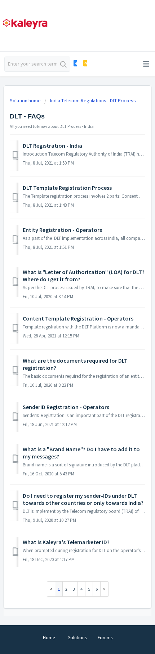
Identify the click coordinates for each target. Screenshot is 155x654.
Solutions (77, 638)
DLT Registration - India (52, 145)
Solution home (26, 100)
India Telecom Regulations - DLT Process (93, 100)
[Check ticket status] (85, 63)
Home (49, 638)
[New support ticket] (75, 63)
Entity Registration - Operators (62, 229)
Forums (105, 638)
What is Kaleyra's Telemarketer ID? (66, 542)
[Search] (63, 64)
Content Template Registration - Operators (78, 318)
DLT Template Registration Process (67, 187)
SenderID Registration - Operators (66, 407)
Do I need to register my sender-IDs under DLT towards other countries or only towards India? (83, 499)
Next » (104, 589)
